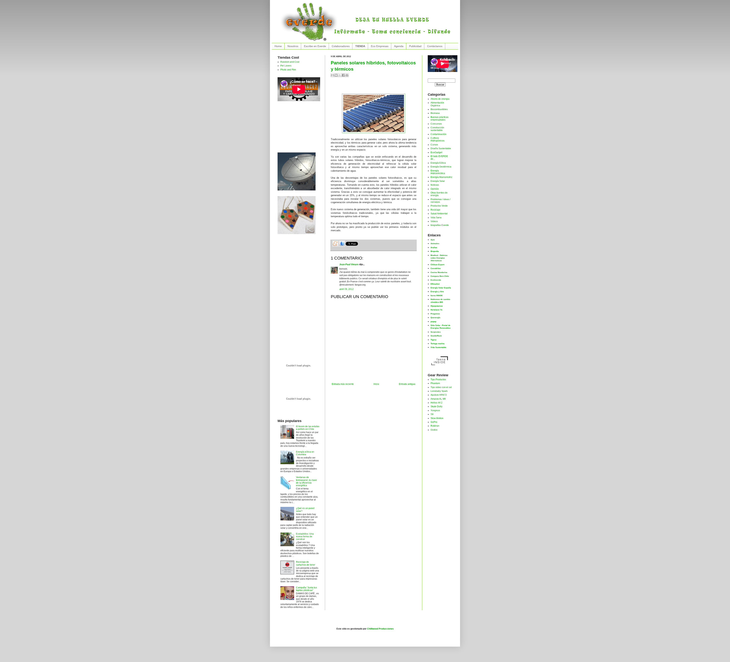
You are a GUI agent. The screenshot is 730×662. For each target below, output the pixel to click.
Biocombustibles (439, 109)
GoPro (434, 422)
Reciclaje (435, 209)
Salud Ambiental (439, 213)
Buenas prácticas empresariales (439, 118)
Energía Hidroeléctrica (438, 172)
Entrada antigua (407, 384)
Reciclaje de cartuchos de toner (305, 563)
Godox (434, 429)
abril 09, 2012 (346, 289)
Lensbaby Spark (439, 391)
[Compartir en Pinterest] (347, 75)
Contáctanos (434, 46)
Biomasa (435, 113)
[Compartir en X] (340, 75)
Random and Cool (289, 62)
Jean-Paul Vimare (349, 264)
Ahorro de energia (440, 99)
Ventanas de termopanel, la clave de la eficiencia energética (306, 481)
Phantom (435, 383)
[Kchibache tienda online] (297, 214)
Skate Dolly (436, 406)
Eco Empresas (379, 46)
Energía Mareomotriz (441, 177)
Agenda (398, 46)
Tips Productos (438, 379)
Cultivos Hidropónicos (437, 139)
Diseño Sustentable (441, 148)
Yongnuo (435, 410)
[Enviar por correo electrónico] (332, 75)
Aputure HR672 (439, 395)
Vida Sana (436, 217)
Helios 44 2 (436, 402)
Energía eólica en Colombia (305, 453)
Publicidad (415, 46)
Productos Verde (439, 205)
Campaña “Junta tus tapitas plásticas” (306, 589)
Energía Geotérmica (441, 166)
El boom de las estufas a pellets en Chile (307, 427)
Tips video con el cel (441, 387)
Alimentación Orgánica (437, 104)
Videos (434, 221)
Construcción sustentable (437, 129)
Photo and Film (288, 69)
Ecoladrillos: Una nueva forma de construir (305, 537)
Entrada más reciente (343, 384)
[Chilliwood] (297, 170)
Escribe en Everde (315, 46)
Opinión (435, 189)
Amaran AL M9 (438, 399)
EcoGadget (436, 152)
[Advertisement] (375, 87)
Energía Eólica (438, 163)
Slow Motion (437, 418)
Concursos (436, 123)
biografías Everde (440, 225)
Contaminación (438, 134)
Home (278, 46)
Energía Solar (438, 181)
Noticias (435, 185)
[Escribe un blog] (336, 75)
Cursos (434, 144)
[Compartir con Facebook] (343, 75)
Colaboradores (341, 46)
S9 (432, 414)
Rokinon (435, 426)
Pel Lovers (285, 65)
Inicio (376, 384)
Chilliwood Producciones (380, 628)
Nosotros (292, 46)
